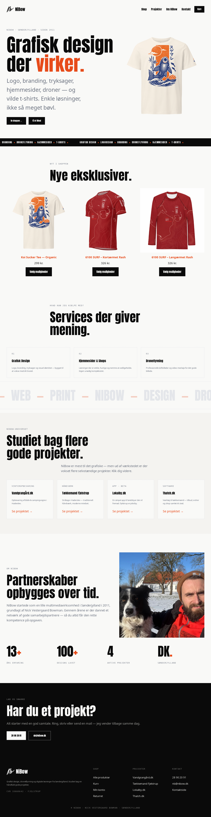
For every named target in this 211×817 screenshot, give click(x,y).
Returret (98, 796)
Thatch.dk (138, 796)
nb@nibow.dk (40, 735)
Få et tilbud (36, 120)
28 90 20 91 (16, 735)
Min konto (99, 790)
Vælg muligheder (39, 271)
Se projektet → (22, 511)
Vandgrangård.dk (143, 777)
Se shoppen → (16, 120)
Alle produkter (101, 777)
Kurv (199, 9)
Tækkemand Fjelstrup (145, 783)
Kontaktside (179, 790)
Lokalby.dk (139, 790)
